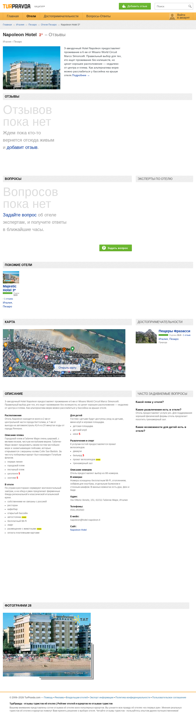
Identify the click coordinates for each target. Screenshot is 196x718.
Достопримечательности (61, 16)
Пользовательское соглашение (169, 697)
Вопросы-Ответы (98, 16)
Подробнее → (81, 75)
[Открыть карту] (64, 376)
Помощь (48, 697)
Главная (13, 16)
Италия (7, 41)
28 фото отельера (47, 85)
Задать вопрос (118, 248)
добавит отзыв (22, 147)
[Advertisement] (67, 565)
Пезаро (18, 41)
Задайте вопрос (20, 214)
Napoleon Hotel (78, 530)
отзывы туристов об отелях (40, 703)
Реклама (59, 697)
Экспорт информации (102, 697)
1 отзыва (8, 299)
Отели (31, 16)
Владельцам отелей (77, 697)
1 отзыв (186, 335)
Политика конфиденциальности (132, 697)
